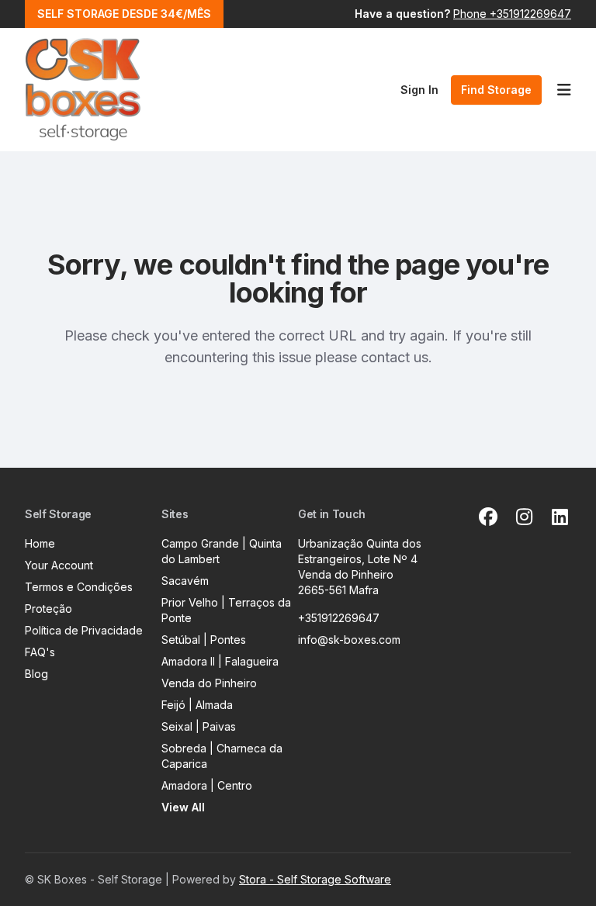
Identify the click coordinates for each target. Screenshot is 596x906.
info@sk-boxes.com (349, 639)
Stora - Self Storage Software (315, 879)
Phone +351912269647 (512, 13)
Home (40, 543)
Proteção (48, 608)
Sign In (419, 89)
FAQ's (40, 652)
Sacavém (185, 580)
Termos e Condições (79, 586)
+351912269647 (338, 617)
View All (183, 807)
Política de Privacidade (84, 630)
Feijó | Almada (197, 704)
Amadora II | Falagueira (220, 661)
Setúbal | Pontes (203, 639)
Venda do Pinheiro (209, 683)
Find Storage (496, 89)
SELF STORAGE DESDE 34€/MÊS (124, 13)
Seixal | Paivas (198, 726)
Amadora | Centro (206, 785)
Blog (36, 673)
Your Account (59, 565)
